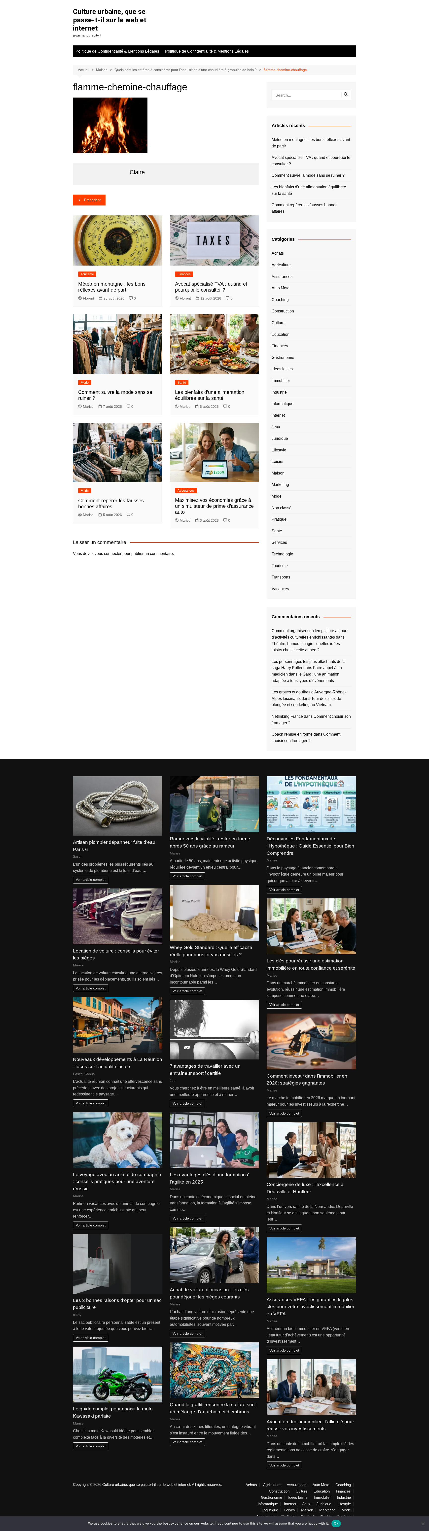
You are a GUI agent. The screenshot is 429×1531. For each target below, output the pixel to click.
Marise (88, 406)
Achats (278, 253)
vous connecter (108, 553)
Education (280, 334)
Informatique (282, 404)
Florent (88, 298)
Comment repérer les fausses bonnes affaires (304, 208)
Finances (184, 274)
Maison (278, 473)
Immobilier (281, 380)
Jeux (276, 427)
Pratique (279, 519)
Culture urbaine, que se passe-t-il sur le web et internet (109, 19)
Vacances (280, 589)
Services (279, 542)
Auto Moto (280, 288)
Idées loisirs (282, 369)
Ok (336, 1523)
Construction (283, 311)
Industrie (279, 392)
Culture (278, 323)
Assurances (186, 490)
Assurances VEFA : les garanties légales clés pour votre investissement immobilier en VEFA (310, 1307)
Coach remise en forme (292, 734)
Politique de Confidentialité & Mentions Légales (117, 51)
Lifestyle (279, 450)
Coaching (280, 300)
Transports (281, 577)
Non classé (281, 508)
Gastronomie (283, 357)
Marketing (280, 484)
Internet (278, 415)
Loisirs (277, 461)
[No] (422, 1523)
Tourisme (87, 274)
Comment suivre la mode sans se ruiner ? (308, 175)
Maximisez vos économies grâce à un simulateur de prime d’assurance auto (214, 506)
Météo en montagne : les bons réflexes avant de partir (311, 142)
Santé (182, 382)
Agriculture (281, 265)
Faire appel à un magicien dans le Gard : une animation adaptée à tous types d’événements (307, 674)
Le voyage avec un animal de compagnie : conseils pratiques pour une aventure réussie (117, 1181)
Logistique (270, 1510)
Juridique (280, 438)
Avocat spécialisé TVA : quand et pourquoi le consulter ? (311, 160)
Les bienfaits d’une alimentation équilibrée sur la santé (309, 190)
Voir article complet (91, 880)
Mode (85, 382)
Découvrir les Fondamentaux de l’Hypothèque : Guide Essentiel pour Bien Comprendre (310, 846)
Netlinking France (287, 716)
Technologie (282, 554)
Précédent (92, 200)
